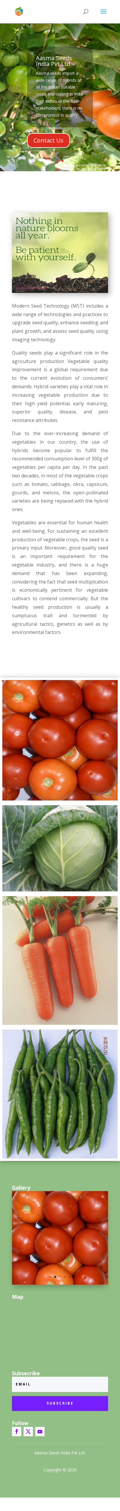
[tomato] (60, 740)
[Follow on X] (28, 1431)
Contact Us (48, 140)
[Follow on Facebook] (16, 1431)
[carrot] (60, 960)
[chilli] (60, 1094)
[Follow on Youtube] (40, 1431)
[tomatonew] (60, 1283)
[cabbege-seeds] (60, 848)
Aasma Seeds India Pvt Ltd (54, 61)
